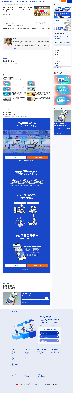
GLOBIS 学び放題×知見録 (15, 364)
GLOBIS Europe (27, 375)
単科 (45, 337)
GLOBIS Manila (27, 376)
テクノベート (57, 59)
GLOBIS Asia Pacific (27, 371)
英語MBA (13, 357)
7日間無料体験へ (63, 1)
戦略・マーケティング (58, 48)
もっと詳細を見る (15, 157)
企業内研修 (25, 351)
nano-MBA (13, 358)
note (56, 384)
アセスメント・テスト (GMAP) (28, 354)
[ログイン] (59, 1)
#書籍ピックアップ (10, 14)
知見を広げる (6, 4)
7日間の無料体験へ (37, 157)
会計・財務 (56, 52)
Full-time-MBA (14, 360)
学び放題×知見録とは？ (67, 42)
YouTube (20, 384)
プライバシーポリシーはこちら (25, 302)
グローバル (56, 54)
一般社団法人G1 (40, 371)
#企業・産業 (5, 14)
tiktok (27, 384)
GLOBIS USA (26, 379)
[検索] (56, 1)
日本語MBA (13, 352)
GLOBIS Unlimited (14, 365)
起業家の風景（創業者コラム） (58, 69)
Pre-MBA (13, 359)
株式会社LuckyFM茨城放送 (41, 376)
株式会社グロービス (14, 371)
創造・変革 (56, 56)
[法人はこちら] (69, 1)
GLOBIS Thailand (27, 377)
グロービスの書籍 (39, 351)
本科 (45, 333)
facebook (48, 384)
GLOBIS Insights (39, 353)
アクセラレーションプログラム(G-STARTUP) (54, 353)
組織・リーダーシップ (58, 50)
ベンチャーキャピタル (53, 351)
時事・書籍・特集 (57, 61)
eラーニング (26, 353)
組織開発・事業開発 (27, 357)
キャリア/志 (56, 63)
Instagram (35, 384)
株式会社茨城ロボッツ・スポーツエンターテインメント (43, 375)
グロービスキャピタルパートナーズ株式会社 (17, 375)
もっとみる (14, 48)
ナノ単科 (44, 341)
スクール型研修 (26, 352)
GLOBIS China (27, 374)
